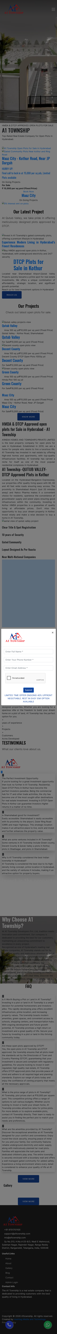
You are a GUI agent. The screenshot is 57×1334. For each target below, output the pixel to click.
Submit (28, 690)
